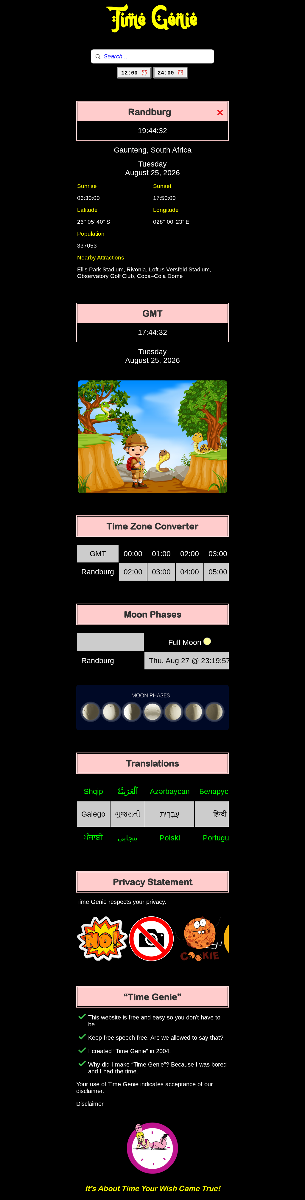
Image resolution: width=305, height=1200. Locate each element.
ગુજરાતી (127, 814)
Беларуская (219, 791)
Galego (93, 814)
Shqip (93, 791)
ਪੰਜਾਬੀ (93, 837)
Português (220, 838)
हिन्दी (220, 814)
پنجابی (128, 838)
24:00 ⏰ (171, 73)
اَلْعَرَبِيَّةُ (127, 791)
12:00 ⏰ (134, 73)
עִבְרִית (170, 814)
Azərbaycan (170, 791)
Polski (170, 838)
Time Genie (152, 19)
